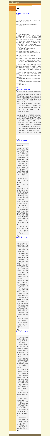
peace (18, 14)
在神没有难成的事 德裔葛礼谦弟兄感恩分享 (23, 13)
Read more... (17, 87)
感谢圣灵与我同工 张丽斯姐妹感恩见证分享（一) (24, 89)
